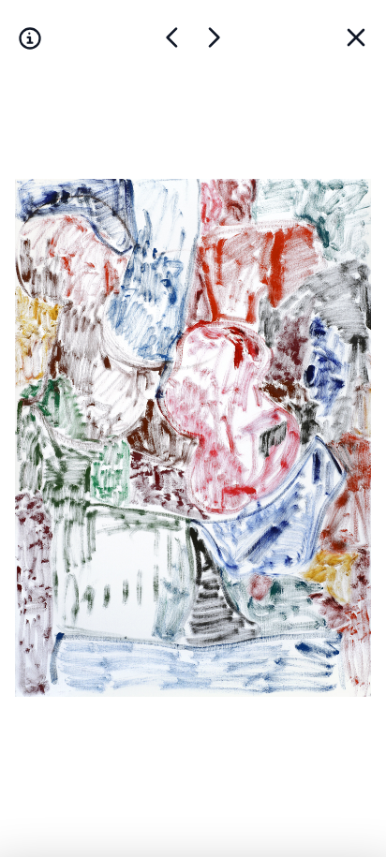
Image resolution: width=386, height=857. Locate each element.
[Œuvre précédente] (214, 37)
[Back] (356, 37)
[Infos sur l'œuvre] (30, 37)
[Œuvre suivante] (172, 37)
